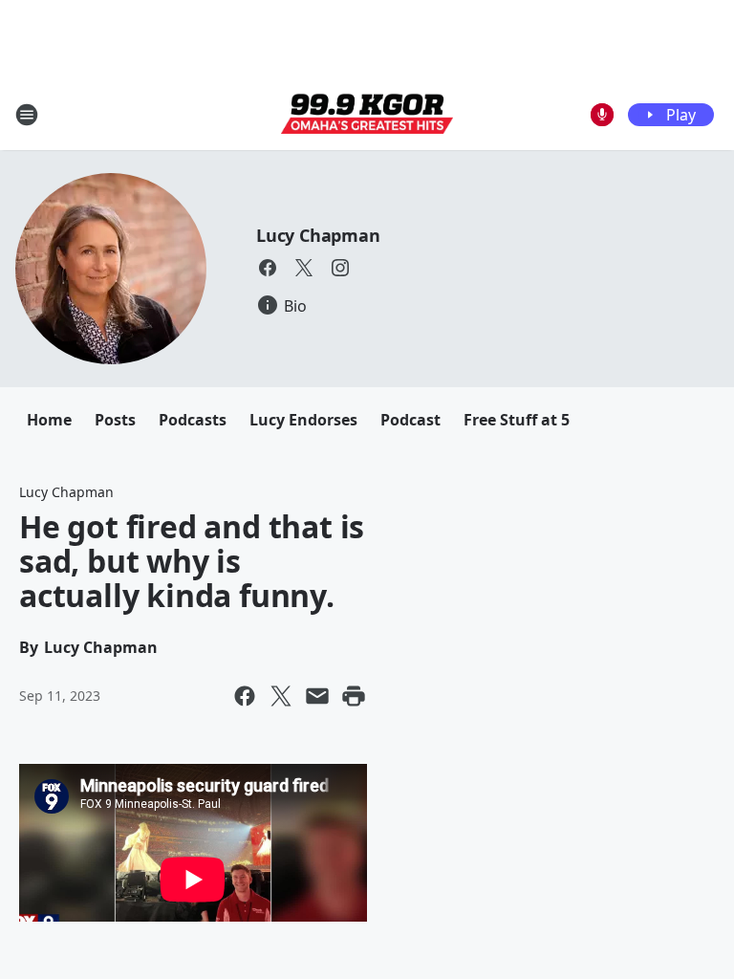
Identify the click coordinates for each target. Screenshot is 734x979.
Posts (115, 419)
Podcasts (193, 419)
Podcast (410, 419)
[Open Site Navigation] (26, 114)
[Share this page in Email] (317, 696)
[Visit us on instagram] (340, 267)
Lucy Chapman (318, 235)
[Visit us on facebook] (267, 267)
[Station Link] (367, 115)
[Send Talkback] (602, 114)
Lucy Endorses (303, 419)
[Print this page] (353, 696)
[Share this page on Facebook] (244, 696)
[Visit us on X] (303, 267)
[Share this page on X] (281, 696)
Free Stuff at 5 (517, 419)
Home (49, 419)
